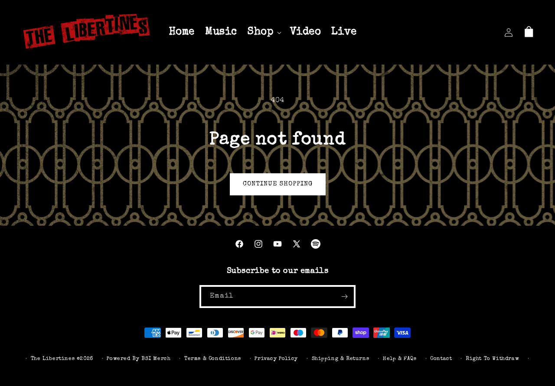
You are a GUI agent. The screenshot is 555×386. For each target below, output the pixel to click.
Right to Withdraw (492, 359)
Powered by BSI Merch (138, 359)
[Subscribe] (344, 296)
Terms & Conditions (212, 359)
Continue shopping (278, 184)
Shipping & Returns (340, 359)
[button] (263, 32)
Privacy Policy (276, 359)
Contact (441, 359)
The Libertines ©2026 (62, 359)
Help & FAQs (400, 359)
